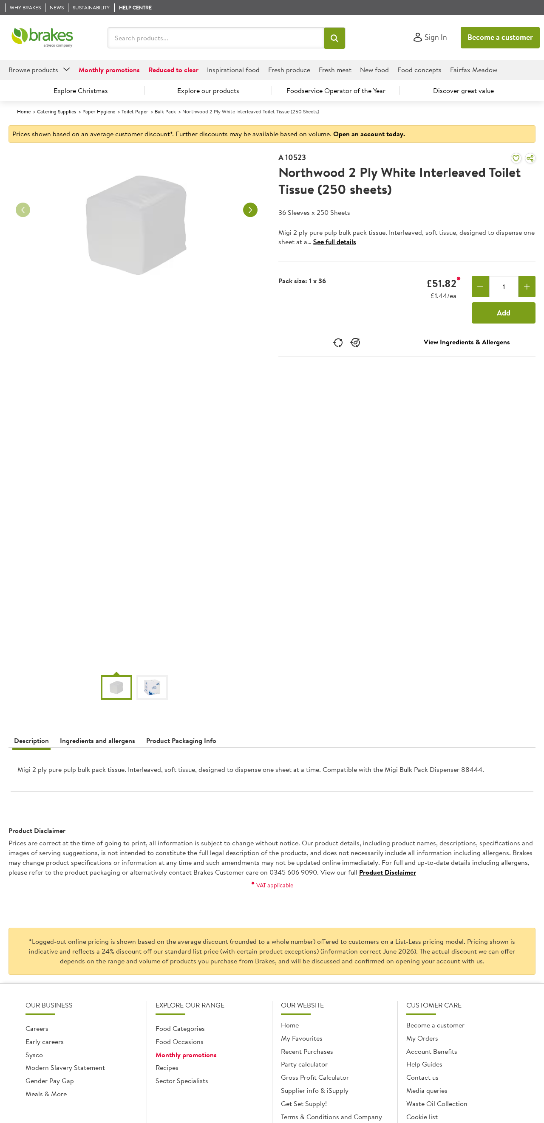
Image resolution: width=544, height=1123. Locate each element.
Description (31, 740)
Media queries (427, 1090)
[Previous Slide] (23, 210)
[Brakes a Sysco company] (42, 38)
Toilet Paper (135, 111)
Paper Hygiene (98, 111)
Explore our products (208, 90)
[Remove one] (480, 286)
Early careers (45, 1041)
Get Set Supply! (304, 1103)
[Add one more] (527, 286)
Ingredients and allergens (97, 740)
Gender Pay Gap (50, 1080)
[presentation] (272, 773)
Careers (37, 1028)
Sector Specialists (182, 1080)
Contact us (422, 1077)
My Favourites (302, 1038)
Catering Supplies (56, 111)
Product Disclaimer (387, 872)
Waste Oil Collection (437, 1103)
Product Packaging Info (181, 740)
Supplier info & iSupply (314, 1090)
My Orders (422, 1038)
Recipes (167, 1067)
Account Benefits (431, 1051)
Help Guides (424, 1064)
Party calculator (304, 1064)
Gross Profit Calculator (315, 1077)
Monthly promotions (186, 1054)
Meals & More (46, 1093)
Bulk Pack (165, 111)
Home (24, 111)
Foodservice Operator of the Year (335, 90)
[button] (334, 38)
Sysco (34, 1054)
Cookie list (422, 1116)
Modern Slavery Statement (65, 1067)
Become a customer (500, 37)
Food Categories (180, 1028)
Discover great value (463, 90)
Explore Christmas (81, 90)
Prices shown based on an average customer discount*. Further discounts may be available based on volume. (208, 133)
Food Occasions (180, 1041)
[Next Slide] (250, 210)
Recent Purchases (307, 1051)
